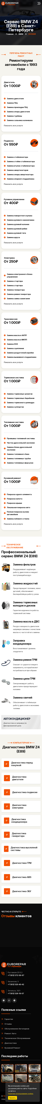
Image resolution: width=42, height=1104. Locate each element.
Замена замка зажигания (18, 298)
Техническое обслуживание (17, 1038)
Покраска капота (14, 499)
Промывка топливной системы (21, 438)
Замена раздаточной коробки (20, 353)
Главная (9, 34)
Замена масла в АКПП (17, 335)
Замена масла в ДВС (26, 621)
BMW (21, 34)
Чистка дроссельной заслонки (21, 443)
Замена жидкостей (25, 583)
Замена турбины (14, 116)
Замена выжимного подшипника (21, 357)
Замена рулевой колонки (18, 224)
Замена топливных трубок (19, 458)
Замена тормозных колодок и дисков (25, 604)
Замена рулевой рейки (17, 229)
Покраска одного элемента (19, 494)
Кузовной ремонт (12, 1048)
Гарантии (9, 1019)
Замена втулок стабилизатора (21, 166)
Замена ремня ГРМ (25, 659)
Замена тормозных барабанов (20, 398)
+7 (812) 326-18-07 (16, 993)
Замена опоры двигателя (18, 112)
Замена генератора (16, 290)
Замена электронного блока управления (19, 275)
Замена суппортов (15, 407)
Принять (12, 1098)
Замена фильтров (24, 564)
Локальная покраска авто (18, 507)
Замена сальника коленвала (20, 120)
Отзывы (8, 1024)
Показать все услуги (13, 125)
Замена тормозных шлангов (19, 394)
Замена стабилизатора (17, 157)
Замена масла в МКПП (17, 340)
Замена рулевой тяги (16, 233)
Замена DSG (12, 344)
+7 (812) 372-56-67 (16, 975)
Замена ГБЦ (12, 103)
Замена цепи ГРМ (24, 678)
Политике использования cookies (20, 1094)
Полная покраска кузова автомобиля (18, 513)
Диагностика (11, 1043)
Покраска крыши (14, 503)
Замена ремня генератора (19, 294)
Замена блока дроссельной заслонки (19, 448)
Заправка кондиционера (22, 642)
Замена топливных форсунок (20, 463)
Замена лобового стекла (18, 519)
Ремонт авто (10, 1033)
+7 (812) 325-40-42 (16, 984)
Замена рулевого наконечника (20, 220)
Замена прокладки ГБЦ (17, 107)
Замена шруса (13, 237)
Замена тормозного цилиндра (20, 402)
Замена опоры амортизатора (20, 174)
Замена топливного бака (18, 454)
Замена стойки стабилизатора (21, 161)
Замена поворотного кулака (19, 216)
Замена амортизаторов (17, 170)
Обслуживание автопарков (17, 1029)
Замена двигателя (15, 98)
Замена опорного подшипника (20, 179)
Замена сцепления (15, 348)
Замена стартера (15, 281)
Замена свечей (22, 697)
